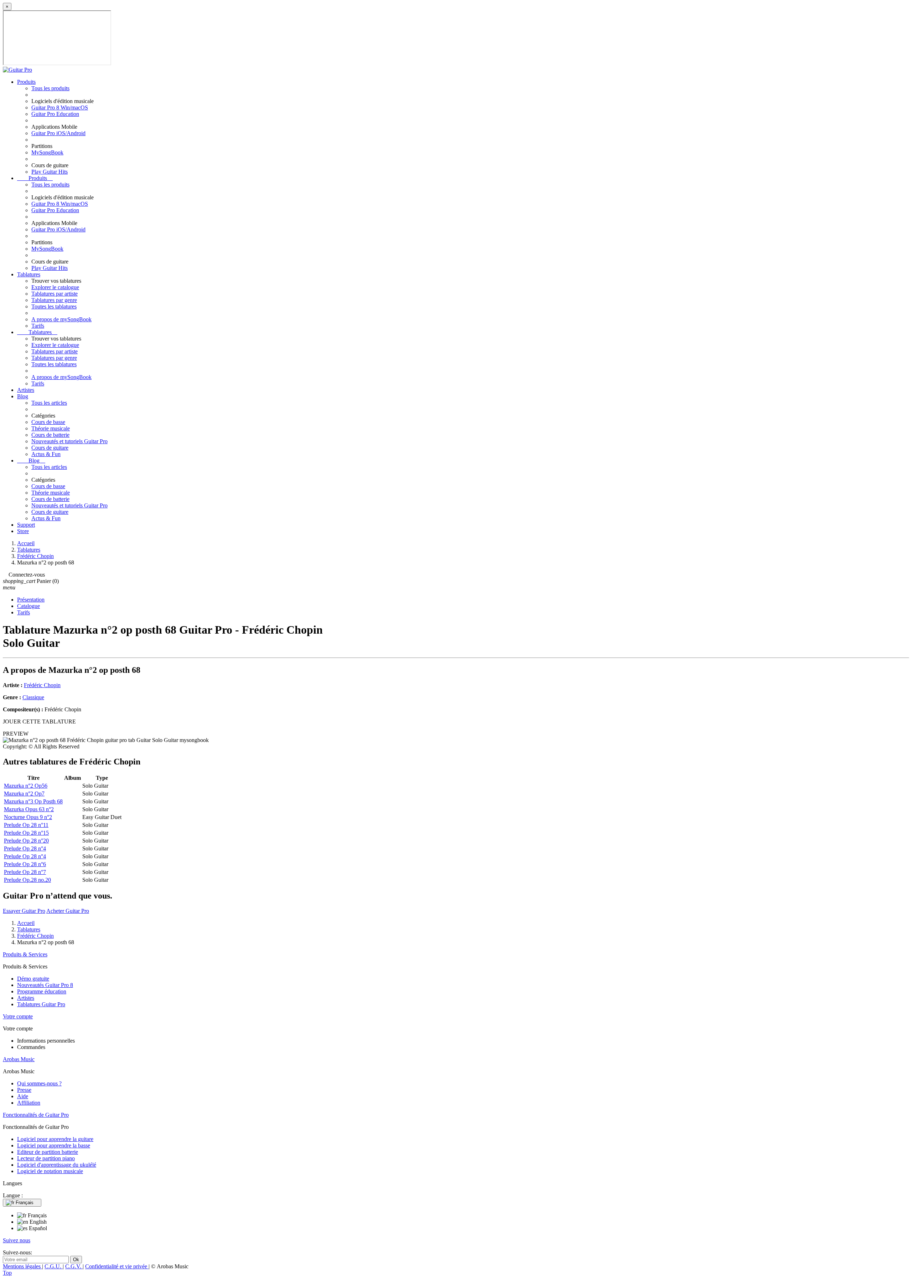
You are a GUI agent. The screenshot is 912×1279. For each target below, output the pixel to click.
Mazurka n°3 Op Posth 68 (33, 801)
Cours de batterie (50, 435)
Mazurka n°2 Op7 (24, 794)
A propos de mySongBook (61, 319)
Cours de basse (48, 422)
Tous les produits (50, 88)
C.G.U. (54, 1266)
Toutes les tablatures (54, 306)
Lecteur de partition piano (46, 1158)
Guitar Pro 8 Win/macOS (59, 107)
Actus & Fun (46, 454)
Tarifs (37, 326)
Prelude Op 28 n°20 (26, 841)
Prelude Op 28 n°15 (26, 833)
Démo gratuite (33, 979)
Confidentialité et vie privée (117, 1266)
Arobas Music (19, 1059)
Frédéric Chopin (42, 685)
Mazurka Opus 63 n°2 (29, 809)
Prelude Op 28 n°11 (26, 825)
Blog (22, 396)
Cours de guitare (49, 448)
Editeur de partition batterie (47, 1152)
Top (7, 1273)
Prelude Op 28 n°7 (25, 872)
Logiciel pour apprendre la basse (53, 1145)
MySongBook (47, 152)
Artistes (25, 390)
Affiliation (28, 1103)
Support (26, 525)
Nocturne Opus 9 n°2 (28, 817)
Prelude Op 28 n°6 (25, 864)
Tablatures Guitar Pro (41, 1004)
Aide (22, 1096)
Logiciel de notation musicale (50, 1171)
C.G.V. (74, 1266)
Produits (26, 82)
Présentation (31, 600)
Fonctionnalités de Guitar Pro (36, 1115)
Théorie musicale (50, 428)
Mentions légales (22, 1266)
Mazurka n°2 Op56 (25, 786)
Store (23, 531)
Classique (33, 697)
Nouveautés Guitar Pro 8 (45, 985)
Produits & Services (25, 954)
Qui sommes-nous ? (39, 1083)
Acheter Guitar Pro (67, 911)
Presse (24, 1090)
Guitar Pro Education (55, 114)
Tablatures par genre (54, 300)
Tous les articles (49, 403)
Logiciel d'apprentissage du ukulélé (56, 1165)
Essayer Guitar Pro (24, 911)
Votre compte (18, 1016)
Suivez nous (16, 1240)
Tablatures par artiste (54, 294)
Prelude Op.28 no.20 (27, 880)
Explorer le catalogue (55, 287)
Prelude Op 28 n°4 (25, 848)
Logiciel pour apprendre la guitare (55, 1139)
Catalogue (28, 606)
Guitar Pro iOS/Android (58, 133)
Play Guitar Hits (49, 172)
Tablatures (28, 274)
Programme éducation (41, 991)
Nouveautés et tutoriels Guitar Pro (69, 441)
